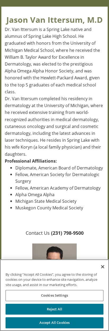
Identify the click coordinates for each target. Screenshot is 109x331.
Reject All (54, 309)
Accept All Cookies (54, 322)
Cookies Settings (54, 295)
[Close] (102, 267)
